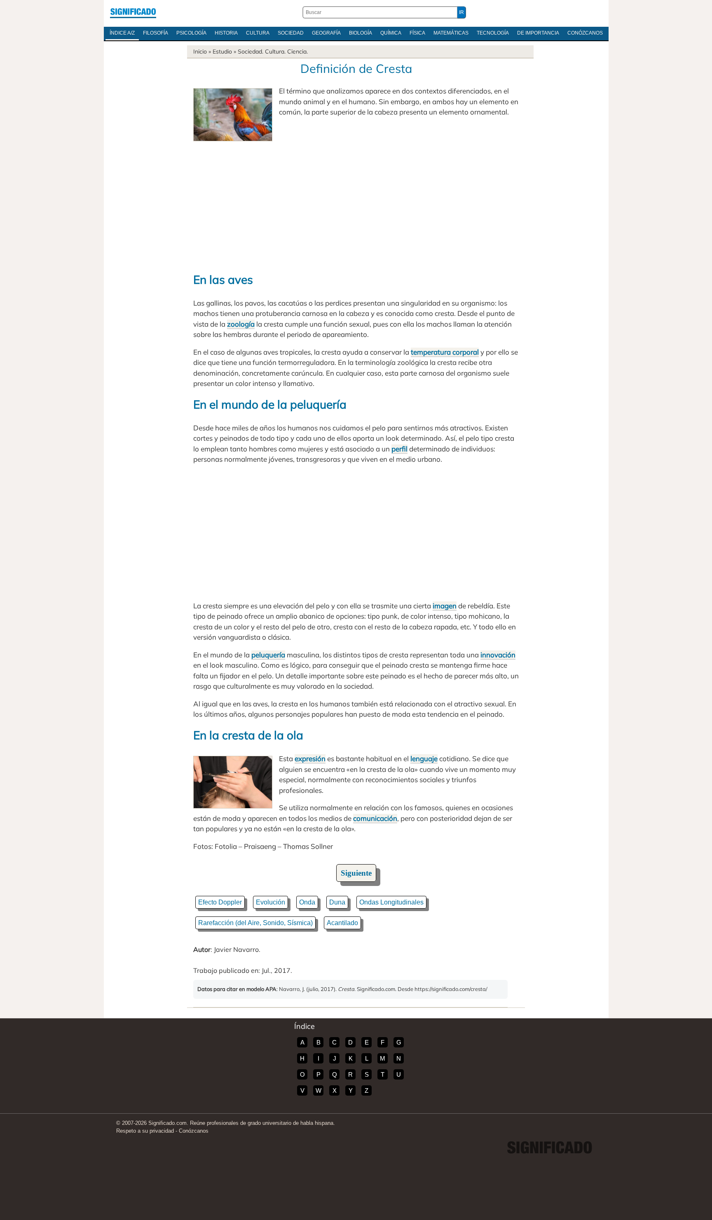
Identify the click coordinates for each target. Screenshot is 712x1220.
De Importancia (538, 33)
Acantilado (342, 922)
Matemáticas (450, 33)
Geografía (326, 33)
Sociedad (291, 33)
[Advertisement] (356, 203)
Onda (307, 902)
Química (390, 33)
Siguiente (356, 873)
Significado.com (133, 12)
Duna (337, 902)
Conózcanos (585, 33)
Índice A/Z (122, 33)
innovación (497, 654)
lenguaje (424, 758)
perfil (399, 448)
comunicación (375, 818)
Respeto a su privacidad (145, 1131)
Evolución (270, 902)
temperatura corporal (445, 352)
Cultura (257, 33)
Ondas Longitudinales (391, 902)
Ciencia (297, 51)
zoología (241, 324)
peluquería (268, 654)
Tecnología (493, 33)
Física (417, 33)
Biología (360, 33)
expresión (310, 758)
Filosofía (155, 33)
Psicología (191, 33)
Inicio (200, 51)
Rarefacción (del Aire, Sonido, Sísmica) (255, 922)
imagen (445, 605)
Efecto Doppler (220, 902)
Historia (226, 33)
